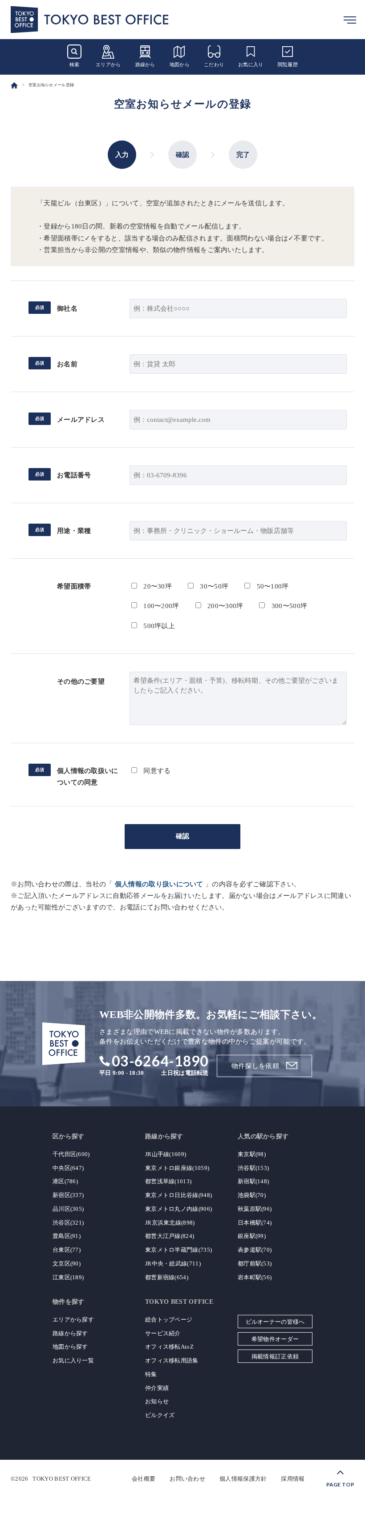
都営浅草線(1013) (168, 1181)
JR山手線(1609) (165, 1154)
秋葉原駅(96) (255, 1209)
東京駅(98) (252, 1154)
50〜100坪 (271, 586)
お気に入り (251, 64)
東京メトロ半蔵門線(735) (178, 1249)
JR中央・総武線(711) (173, 1263)
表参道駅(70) (255, 1249)
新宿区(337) (68, 1195)
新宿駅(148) (253, 1181)
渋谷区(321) (68, 1222)
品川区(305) (68, 1209)
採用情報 (292, 1478)
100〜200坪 (160, 605)
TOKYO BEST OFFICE (61, 1478)
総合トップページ (168, 1319)
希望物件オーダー (275, 1339)
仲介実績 (157, 1388)
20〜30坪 (157, 586)
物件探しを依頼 (255, 1065)
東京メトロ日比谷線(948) (178, 1195)
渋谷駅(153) (253, 1168)
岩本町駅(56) (255, 1277)
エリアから (108, 64)
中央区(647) (68, 1168)
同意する (156, 770)
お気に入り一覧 (73, 1360)
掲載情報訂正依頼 (275, 1356)
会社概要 (143, 1478)
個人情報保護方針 (243, 1478)
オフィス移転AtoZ (169, 1346)
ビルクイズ (160, 1415)
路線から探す (70, 1333)
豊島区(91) (67, 1236)
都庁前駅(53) (255, 1263)
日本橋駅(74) (255, 1222)
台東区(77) (67, 1249)
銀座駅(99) (252, 1236)
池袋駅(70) (252, 1195)
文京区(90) (67, 1263)
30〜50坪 (213, 586)
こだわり (214, 64)
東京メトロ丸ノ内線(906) (178, 1209)
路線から (145, 64)
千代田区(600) (71, 1154)
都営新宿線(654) (166, 1277)
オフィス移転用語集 (172, 1360)
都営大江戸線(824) (169, 1236)
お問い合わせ (187, 1478)
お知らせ (157, 1401)
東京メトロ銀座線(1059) (177, 1168)
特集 (151, 1374)
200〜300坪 (224, 605)
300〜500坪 (288, 605)
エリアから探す (73, 1319)
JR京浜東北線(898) (170, 1222)
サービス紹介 (163, 1333)
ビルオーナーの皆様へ (275, 1321)
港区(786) (65, 1181)
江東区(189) (68, 1277)
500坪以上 (158, 625)
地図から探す (70, 1346)
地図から (180, 64)
